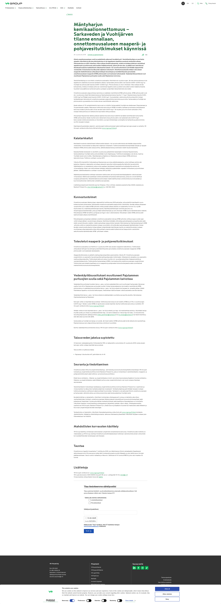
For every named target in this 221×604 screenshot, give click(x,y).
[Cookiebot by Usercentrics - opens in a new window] (50, 600)
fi (183, 3)
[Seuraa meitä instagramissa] (142, 568)
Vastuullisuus (40, 8)
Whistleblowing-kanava (98, 584)
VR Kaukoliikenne (96, 567)
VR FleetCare (95, 576)
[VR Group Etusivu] (13, 3)
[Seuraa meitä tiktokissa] (146, 568)
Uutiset (78, 8)
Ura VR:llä (52, 8)
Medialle (71, 8)
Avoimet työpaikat (96, 581)
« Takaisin (69, 14)
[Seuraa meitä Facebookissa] (138, 568)
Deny (167, 599)
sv (193, 3)
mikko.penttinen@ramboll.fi (106, 315)
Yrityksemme (9, 8)
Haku (201, 3)
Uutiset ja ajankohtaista (95, 54)
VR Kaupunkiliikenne (97, 570)
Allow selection (167, 594)
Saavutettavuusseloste (164, 582)
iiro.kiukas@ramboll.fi (125, 315)
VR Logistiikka (95, 573)
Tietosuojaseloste (166, 577)
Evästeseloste (167, 580)
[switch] (89, 600)
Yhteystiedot (212, 3)
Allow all (167, 589)
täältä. (101, 477)
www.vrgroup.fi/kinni (109, 128)
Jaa (146, 54)
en (188, 3)
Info (62, 8)
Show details (129, 600)
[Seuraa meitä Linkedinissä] (134, 568)
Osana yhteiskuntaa (25, 8)
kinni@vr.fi (124, 475)
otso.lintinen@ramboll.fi (95, 187)
